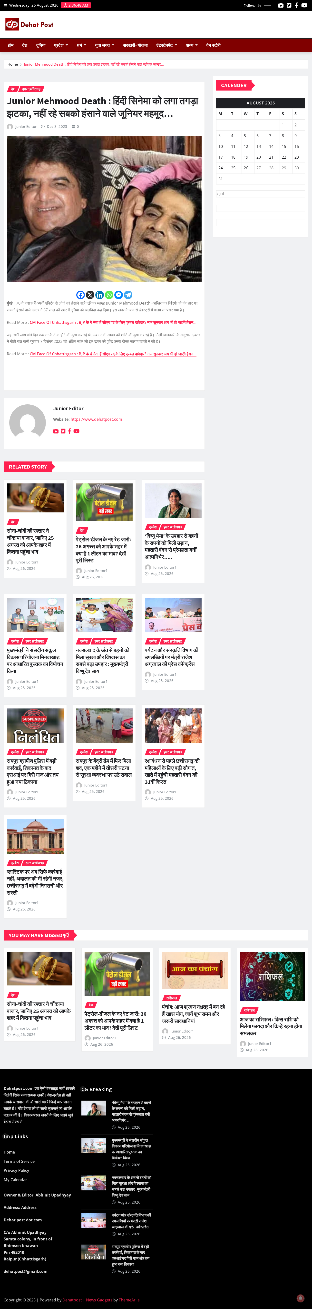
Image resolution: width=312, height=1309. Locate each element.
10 (220, 146)
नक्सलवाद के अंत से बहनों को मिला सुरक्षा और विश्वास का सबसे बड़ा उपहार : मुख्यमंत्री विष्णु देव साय (102, 661)
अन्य (190, 45)
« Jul (220, 193)
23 (296, 157)
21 (271, 157)
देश (24, 45)
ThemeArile (129, 1300)
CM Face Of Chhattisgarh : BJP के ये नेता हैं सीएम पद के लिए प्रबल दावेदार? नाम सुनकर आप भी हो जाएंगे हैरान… (113, 322)
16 (296, 146)
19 (246, 157)
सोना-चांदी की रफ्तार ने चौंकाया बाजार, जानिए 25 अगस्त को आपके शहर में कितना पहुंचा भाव (30, 541)
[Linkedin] (99, 295)
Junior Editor (26, 126)
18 (233, 157)
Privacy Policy (16, 1170)
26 (246, 168)
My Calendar (15, 1179)
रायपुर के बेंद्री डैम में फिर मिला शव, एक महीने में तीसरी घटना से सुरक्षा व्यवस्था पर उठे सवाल (104, 767)
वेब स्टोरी (213, 45)
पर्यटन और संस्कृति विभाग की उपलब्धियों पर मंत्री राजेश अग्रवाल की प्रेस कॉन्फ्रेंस (171, 657)
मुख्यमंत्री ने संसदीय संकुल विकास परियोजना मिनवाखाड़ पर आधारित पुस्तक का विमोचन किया (35, 661)
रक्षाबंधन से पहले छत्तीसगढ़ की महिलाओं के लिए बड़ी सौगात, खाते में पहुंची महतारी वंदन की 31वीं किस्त (172, 771)
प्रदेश (59, 45)
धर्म (80, 45)
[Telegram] (128, 295)
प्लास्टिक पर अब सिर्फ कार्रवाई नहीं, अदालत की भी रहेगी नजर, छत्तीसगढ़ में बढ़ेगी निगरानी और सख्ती (35, 882)
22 (284, 157)
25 (233, 168)
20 (258, 157)
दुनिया (40, 45)
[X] (90, 295)
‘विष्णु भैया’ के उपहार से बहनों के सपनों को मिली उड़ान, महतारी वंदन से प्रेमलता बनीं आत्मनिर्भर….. (171, 546)
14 (271, 146)
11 (233, 146)
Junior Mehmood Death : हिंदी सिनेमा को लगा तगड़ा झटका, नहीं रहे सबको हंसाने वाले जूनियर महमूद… (94, 64)
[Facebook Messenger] (118, 295)
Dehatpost (72, 1300)
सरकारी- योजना (135, 45)
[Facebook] (80, 295)
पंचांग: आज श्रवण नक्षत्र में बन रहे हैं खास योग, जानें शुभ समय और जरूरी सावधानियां (193, 1013)
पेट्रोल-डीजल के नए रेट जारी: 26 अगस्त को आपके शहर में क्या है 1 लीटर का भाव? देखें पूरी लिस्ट (103, 550)
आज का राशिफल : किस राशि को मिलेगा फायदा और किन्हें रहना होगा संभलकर (271, 1026)
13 (258, 146)
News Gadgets (99, 1300)
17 (220, 157)
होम (10, 45)
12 (246, 146)
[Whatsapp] (109, 295)
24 (220, 168)
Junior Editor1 (27, 562)
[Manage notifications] (300, 1298)
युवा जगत (103, 45)
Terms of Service (19, 1161)
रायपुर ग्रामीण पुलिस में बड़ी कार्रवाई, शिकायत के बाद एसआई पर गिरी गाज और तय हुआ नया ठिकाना (32, 771)
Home (13, 64)
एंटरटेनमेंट (165, 45)
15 (284, 146)
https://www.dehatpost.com (96, 419)
